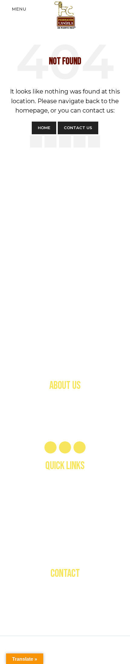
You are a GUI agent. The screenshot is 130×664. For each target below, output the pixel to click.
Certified (65, 529)
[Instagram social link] (65, 141)
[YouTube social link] (79, 141)
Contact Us (78, 127)
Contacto (65, 554)
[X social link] (50, 141)
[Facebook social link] (36, 141)
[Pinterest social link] (94, 141)
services (65, 505)
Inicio (65, 481)
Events (65, 541)
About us (65, 493)
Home (44, 127)
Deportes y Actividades (65, 517)
